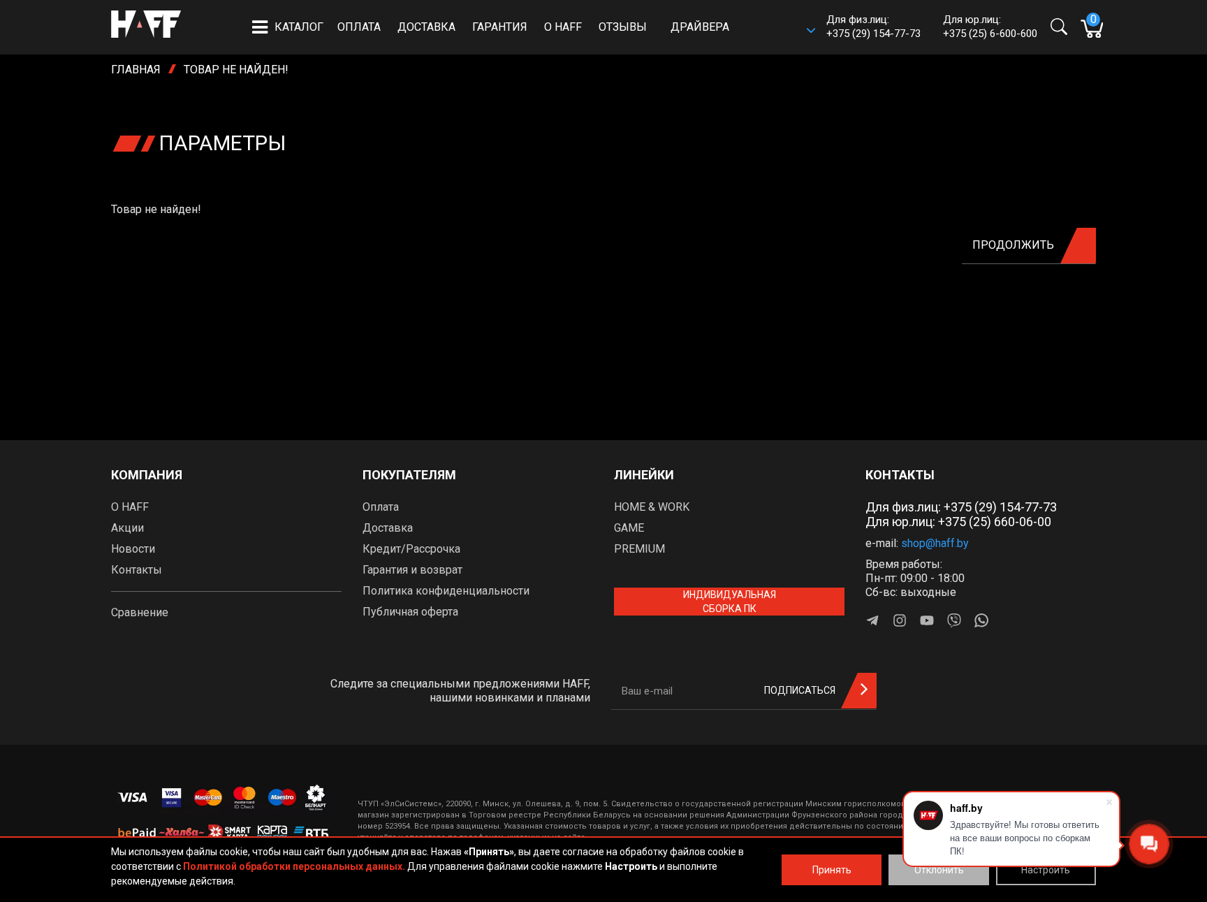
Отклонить (939, 869)
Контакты (136, 569)
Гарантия (499, 27)
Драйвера (700, 27)
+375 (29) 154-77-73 (873, 33)
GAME (629, 527)
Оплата (359, 27)
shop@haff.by (935, 543)
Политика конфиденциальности (446, 590)
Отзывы (623, 27)
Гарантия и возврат (412, 569)
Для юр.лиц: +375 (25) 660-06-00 (958, 521)
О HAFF (563, 27)
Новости (133, 548)
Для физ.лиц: (961, 507)
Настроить (1045, 869)
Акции (127, 527)
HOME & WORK (651, 507)
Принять (831, 869)
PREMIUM (639, 548)
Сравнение (139, 612)
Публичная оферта (410, 611)
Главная (136, 69)
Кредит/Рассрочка (411, 548)
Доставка (426, 27)
